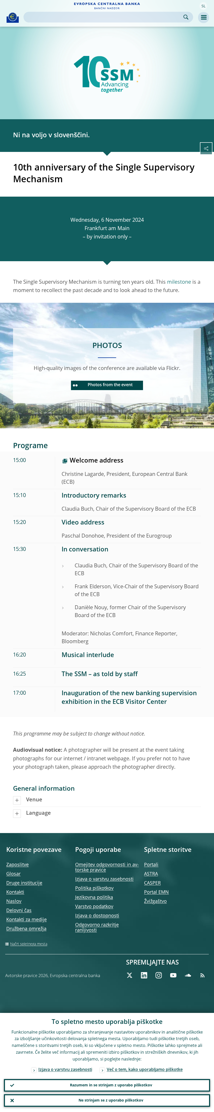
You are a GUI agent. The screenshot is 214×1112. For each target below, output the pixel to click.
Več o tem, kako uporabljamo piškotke (145, 1070)
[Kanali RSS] (202, 975)
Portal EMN (156, 892)
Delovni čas (19, 910)
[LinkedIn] (144, 975)
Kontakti (15, 892)
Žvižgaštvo (155, 901)
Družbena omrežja (26, 929)
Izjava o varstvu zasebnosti (104, 879)
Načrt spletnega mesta (28, 944)
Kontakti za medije (26, 919)
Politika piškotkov (94, 888)
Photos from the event (110, 385)
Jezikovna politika (94, 897)
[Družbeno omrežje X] (129, 975)
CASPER (152, 883)
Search (186, 17)
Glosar (13, 874)
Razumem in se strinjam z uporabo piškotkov (111, 1085)
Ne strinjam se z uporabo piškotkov (111, 1100)
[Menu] (203, 17)
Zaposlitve (17, 865)
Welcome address (96, 461)
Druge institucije (24, 883)
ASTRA (151, 874)
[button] (203, 6)
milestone (179, 282)
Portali (151, 865)
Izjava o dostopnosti (97, 916)
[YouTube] (173, 975)
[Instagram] (158, 975)
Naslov (13, 901)
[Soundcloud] (188, 975)
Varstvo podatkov (94, 906)
